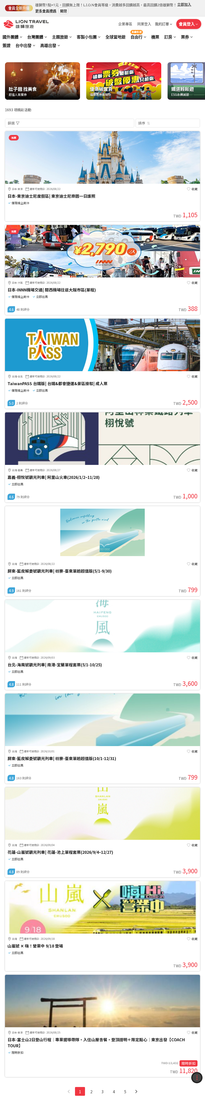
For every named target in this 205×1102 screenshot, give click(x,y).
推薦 (13, 137)
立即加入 (184, 4)
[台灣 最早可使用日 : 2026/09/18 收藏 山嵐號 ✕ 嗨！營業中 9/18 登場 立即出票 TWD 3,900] (102, 932)
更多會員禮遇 (45, 10)
